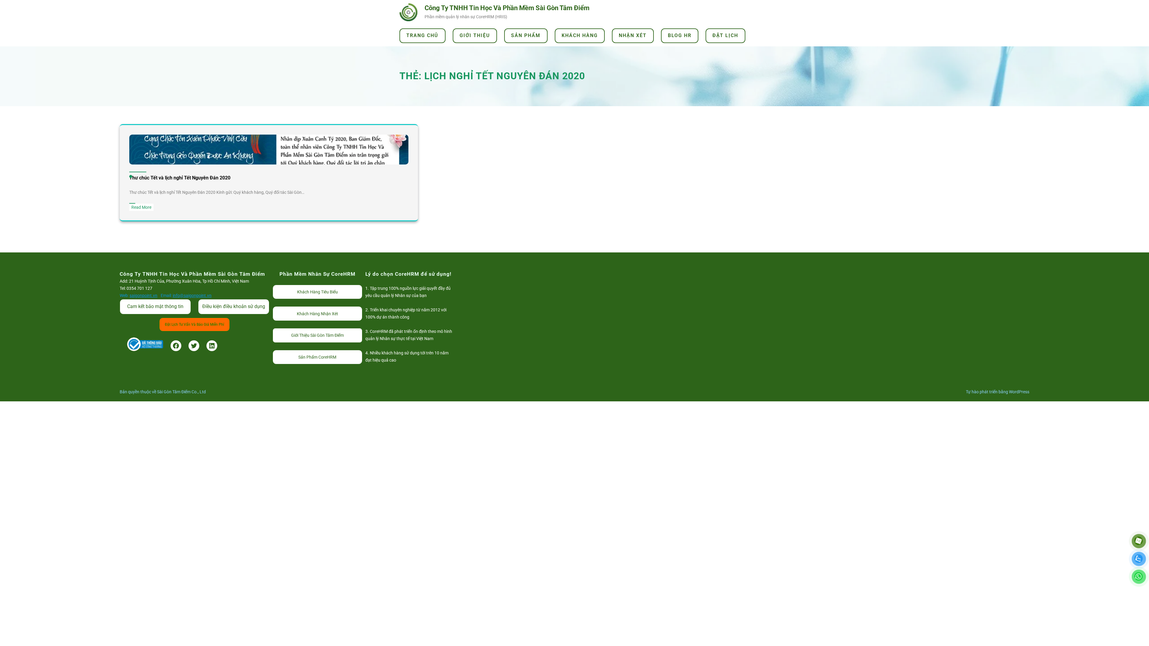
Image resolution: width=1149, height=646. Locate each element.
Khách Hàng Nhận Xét (317, 313)
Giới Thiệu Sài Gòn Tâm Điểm (317, 335)
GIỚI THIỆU (475, 35)
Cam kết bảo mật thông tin (155, 306)
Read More (142, 208)
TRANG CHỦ (422, 35)
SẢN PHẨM (525, 35)
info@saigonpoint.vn (192, 295)
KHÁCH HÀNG (580, 35)
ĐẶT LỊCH (725, 35)
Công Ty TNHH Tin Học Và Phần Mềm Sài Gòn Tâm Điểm (507, 8)
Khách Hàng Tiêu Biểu (317, 292)
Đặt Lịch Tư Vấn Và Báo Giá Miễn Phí (194, 324)
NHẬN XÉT (633, 35)
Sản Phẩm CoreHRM (317, 357)
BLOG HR (679, 35)
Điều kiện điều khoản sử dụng (233, 306)
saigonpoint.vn (143, 295)
